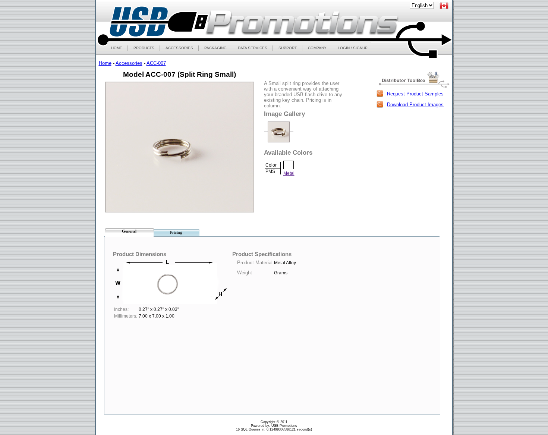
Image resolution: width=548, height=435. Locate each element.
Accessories (129, 63)
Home (105, 63)
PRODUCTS (143, 48)
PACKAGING (215, 48)
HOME (116, 48)
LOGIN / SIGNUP (353, 48)
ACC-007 (156, 63)
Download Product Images (415, 104)
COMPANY (317, 48)
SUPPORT (287, 48)
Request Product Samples (415, 94)
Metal (289, 173)
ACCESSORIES (179, 48)
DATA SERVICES (252, 48)
